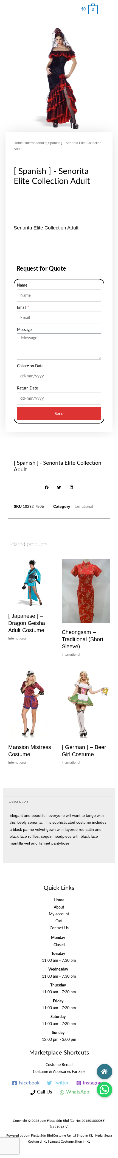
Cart (59, 921)
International (34, 143)
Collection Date (30, 366)
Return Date (27, 388)
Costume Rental (59, 1065)
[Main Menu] (108, 9)
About (59, 907)
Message (24, 330)
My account (59, 914)
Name (22, 285)
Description (18, 801)
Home (18, 143)
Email (22, 308)
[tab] (58, 802)
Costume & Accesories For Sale (59, 1072)
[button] (104, 1089)
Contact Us (59, 928)
